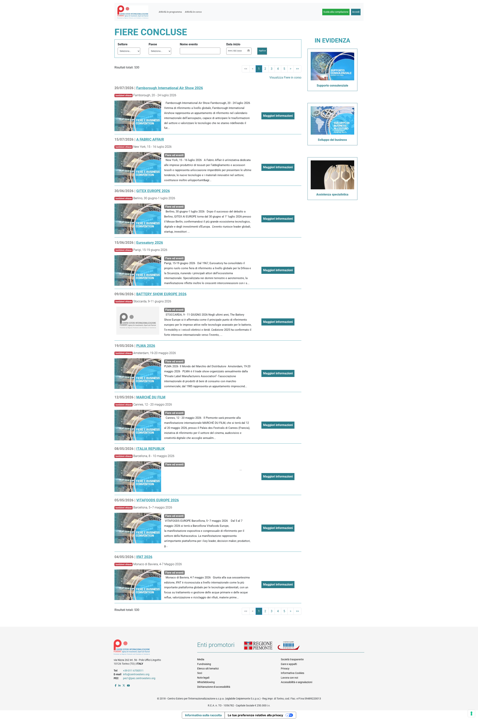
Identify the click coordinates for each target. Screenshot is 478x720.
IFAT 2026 (144, 557)
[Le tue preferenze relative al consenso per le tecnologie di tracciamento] (471, 713)
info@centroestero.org (136, 674)
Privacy (285, 668)
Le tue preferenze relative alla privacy (255, 715)
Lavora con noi (289, 677)
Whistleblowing (206, 682)
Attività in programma (170, 11)
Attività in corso (193, 11)
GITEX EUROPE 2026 (153, 191)
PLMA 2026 (145, 346)
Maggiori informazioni (278, 116)
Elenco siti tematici (208, 668)
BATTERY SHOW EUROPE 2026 (161, 294)
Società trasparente (292, 659)
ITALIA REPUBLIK (150, 449)
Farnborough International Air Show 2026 (169, 88)
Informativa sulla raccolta (203, 715)
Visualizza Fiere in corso (285, 77)
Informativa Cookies (292, 673)
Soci (199, 673)
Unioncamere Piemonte (293, 646)
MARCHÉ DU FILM (150, 397)
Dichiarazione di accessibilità (213, 686)
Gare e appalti (289, 664)
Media (200, 659)
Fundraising (204, 664)
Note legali (203, 677)
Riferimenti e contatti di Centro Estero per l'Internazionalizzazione (151, 647)
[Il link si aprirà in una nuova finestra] (116, 685)
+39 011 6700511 (133, 670)
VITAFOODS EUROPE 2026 (157, 500)
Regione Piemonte (260, 646)
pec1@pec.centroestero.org (139, 678)
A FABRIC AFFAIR (150, 139)
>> (297, 69)
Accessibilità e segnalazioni (296, 682)
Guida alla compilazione (335, 11)
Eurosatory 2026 (149, 242)
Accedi (355, 11)
